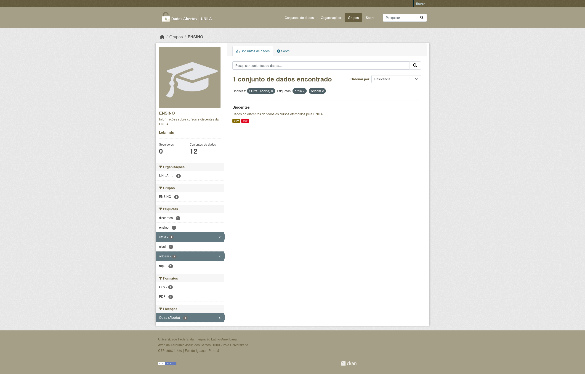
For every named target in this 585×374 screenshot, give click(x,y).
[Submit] (421, 18)
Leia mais (166, 132)
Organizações (331, 17)
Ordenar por (360, 79)
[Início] (162, 36)
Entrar (420, 3)
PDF (245, 121)
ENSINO (195, 36)
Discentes (241, 107)
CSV (236, 121)
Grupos (353, 17)
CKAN (348, 363)
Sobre (370, 17)
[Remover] (272, 91)
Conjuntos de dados (299, 17)
